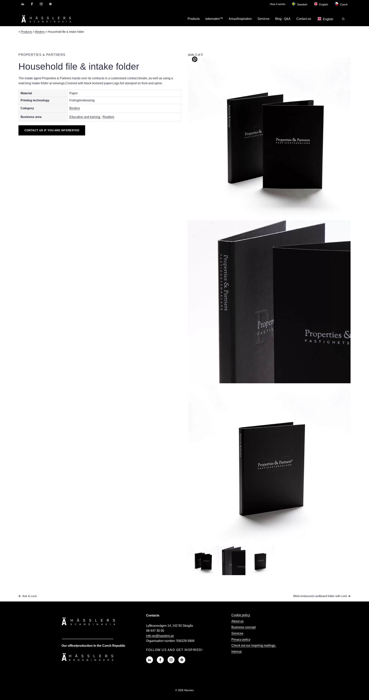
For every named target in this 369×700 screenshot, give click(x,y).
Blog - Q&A (283, 18)
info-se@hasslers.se (160, 635)
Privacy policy (240, 639)
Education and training (85, 117)
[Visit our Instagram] (171, 659)
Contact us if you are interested (51, 130)
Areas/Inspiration (240, 18)
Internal (236, 651)
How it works (277, 4)
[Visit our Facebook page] (32, 4)
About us (237, 621)
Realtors (108, 117)
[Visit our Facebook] (160, 659)
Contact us (303, 18)
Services (263, 18)
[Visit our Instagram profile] (41, 4)
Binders (40, 31)
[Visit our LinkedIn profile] (22, 4)
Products (194, 18)
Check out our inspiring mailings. (253, 645)
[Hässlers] (46, 23)
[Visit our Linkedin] (149, 659)
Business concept (243, 627)
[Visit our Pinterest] (181, 659)
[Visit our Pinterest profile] (50, 4)
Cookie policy (240, 615)
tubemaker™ (214, 18)
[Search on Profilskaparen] (343, 18)
